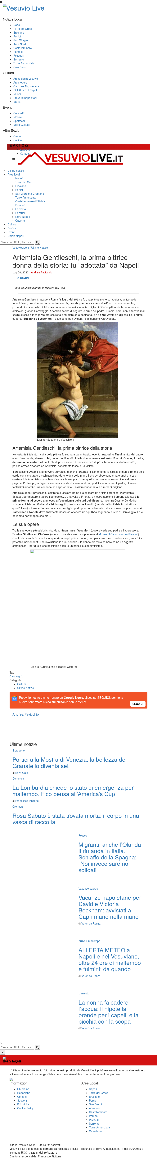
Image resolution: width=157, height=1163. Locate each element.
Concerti (18, 113)
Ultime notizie (16, 170)
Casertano (19, 67)
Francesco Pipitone (27, 801)
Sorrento (18, 59)
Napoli (17, 25)
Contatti (24, 153)
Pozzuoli (18, 55)
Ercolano (18, 32)
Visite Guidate (21, 125)
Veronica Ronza (91, 923)
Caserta (20, 220)
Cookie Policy (25, 1108)
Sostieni (25, 149)
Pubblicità (23, 1104)
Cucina (17, 140)
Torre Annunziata (23, 63)
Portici (17, 36)
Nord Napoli (22, 217)
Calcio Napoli (16, 236)
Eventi (11, 232)
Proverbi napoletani (25, 98)
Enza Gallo (22, 773)
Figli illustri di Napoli (25, 90)
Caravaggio (17, 676)
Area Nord (19, 44)
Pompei (18, 52)
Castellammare (22, 48)
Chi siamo (23, 1089)
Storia (16, 101)
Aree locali (14, 174)
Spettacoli (19, 121)
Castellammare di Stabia (30, 201)
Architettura (20, 82)
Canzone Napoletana (26, 86)
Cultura (12, 224)
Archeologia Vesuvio (25, 78)
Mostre (17, 117)
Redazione (23, 1093)
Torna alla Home (78, 728)
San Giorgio (20, 40)
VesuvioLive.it (20, 247)
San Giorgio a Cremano (29, 193)
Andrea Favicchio (41, 272)
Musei (17, 94)
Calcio (17, 136)
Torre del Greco (23, 29)
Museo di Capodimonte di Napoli (118, 534)
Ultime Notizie (39, 247)
